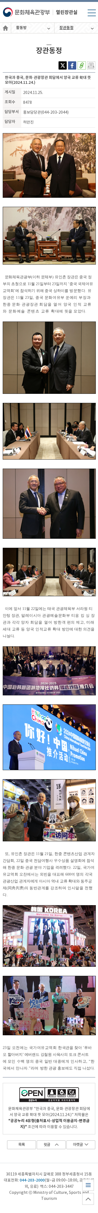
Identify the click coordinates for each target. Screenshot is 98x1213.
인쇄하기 (91, 65)
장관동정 (66, 27)
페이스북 (72, 65)
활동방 (21, 27)
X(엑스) (63, 65)
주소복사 (82, 65)
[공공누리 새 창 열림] (49, 1096)
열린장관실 (5, 28)
